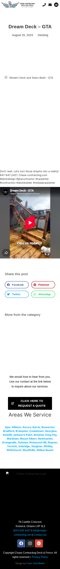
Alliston (16, 427)
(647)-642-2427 (22, 530)
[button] (56, 5)
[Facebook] (21, 543)
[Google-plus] (39, 543)
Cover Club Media (35, 563)
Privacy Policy (40, 557)
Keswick (39, 434)
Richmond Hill (37, 442)
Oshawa (23, 442)
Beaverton (48, 427)
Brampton (22, 431)
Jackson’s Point (22, 434)
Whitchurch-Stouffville (21, 450)
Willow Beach (44, 450)
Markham (13, 438)
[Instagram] (30, 543)
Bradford (8, 431)
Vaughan (36, 446)
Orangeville (9, 442)
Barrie (36, 427)
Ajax (7, 427)
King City (50, 434)
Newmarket (45, 438)
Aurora (26, 427)
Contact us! (40, 534)
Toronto (12, 446)
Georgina (50, 431)
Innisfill (7, 434)
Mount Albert (28, 438)
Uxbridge (24, 446)
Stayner (52, 442)
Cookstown (36, 431)
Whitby (48, 446)
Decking (43, 35)
